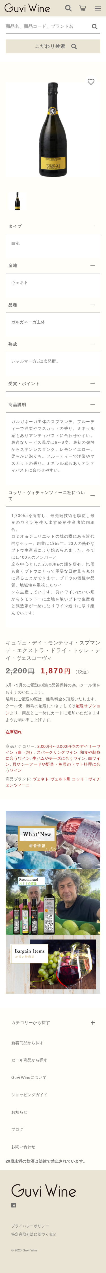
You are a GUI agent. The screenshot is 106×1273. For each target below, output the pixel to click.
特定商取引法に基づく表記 (34, 1234)
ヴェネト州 (60, 779)
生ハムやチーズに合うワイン (59, 758)
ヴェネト (41, 779)
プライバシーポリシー (30, 1226)
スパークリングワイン (57, 752)
